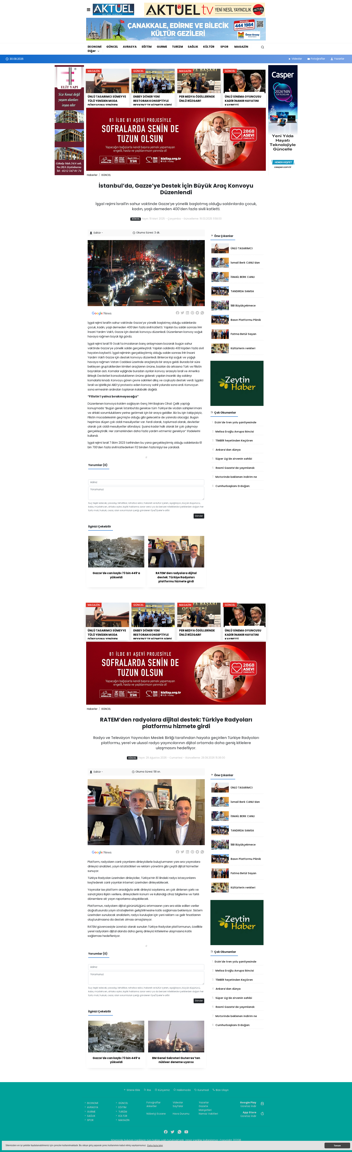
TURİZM (177, 47)
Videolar (297, 59)
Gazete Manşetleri (205, 1108)
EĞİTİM (147, 47)
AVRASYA (130, 47)
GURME (162, 47)
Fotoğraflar (318, 59)
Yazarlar (339, 59)
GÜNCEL (112, 47)
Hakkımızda (183, 1090)
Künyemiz (163, 1090)
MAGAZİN (241, 47)
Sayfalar (178, 1106)
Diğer (92, 51)
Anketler (151, 1106)
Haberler (92, 175)
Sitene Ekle (133, 1090)
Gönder (199, 515)
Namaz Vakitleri (208, 1114)
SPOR (224, 47)
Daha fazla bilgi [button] (155, 1145)
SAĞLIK (193, 47)
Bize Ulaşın (222, 1090)
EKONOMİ (95, 47)
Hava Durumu (181, 1114)
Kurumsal (203, 1090)
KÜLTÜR (208, 47)
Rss (148, 1090)
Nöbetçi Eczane (156, 1114)
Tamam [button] (337, 1145)
